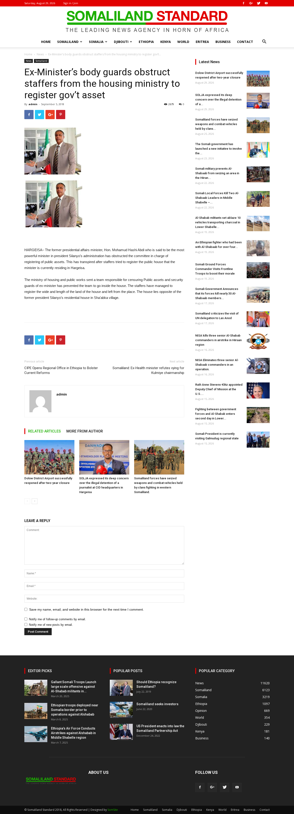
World (183, 41)
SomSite (112, 810)
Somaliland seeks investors (157, 704)
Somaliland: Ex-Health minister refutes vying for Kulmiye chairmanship (148, 370)
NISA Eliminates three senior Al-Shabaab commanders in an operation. (217, 364)
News (40, 54)
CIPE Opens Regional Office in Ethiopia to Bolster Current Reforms (61, 370)
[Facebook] (243, 3)
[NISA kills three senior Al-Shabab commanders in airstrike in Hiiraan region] (258, 341)
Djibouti (121, 41)
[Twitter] (258, 3)
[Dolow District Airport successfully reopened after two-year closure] (49, 457)
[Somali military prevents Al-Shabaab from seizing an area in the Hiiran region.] (258, 174)
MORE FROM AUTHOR (84, 431)
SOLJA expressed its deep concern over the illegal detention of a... (218, 99)
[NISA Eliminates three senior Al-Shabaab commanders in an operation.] (258, 366)
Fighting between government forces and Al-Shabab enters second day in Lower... (215, 413)
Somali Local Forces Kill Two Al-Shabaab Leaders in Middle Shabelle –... (217, 197)
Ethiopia (146, 41)
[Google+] (251, 3)
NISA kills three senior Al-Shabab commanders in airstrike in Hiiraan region (218, 340)
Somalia (96, 41)
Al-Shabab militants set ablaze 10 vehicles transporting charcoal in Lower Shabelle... (217, 222)
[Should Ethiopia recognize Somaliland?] (121, 688)
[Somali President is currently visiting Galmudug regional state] (258, 440)
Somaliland (68, 41)
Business (223, 41)
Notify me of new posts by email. (51, 624)
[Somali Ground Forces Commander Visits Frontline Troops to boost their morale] (258, 270)
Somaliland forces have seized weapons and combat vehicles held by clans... (216, 124)
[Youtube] (266, 3)
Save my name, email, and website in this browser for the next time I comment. (86, 609)
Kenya (165, 41)
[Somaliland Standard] (147, 21)
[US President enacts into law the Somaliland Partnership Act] (121, 732)
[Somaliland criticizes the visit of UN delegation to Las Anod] (258, 319)
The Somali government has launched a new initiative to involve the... (218, 148)
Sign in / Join (70, 3)
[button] (264, 42)
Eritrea (202, 41)
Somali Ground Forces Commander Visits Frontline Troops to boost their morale (215, 269)
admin (32, 104)
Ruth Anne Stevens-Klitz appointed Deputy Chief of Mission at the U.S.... (219, 389)
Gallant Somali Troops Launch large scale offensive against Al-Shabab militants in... (73, 686)
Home (46, 41)
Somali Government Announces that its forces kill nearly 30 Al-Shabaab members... (216, 293)
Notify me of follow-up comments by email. (57, 619)
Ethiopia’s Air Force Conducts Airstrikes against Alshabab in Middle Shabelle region (73, 733)
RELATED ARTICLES (44, 431)
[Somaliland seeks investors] (121, 710)
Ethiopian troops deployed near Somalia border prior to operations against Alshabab (74, 709)
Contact (245, 41)
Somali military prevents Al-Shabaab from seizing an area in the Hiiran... (217, 173)
